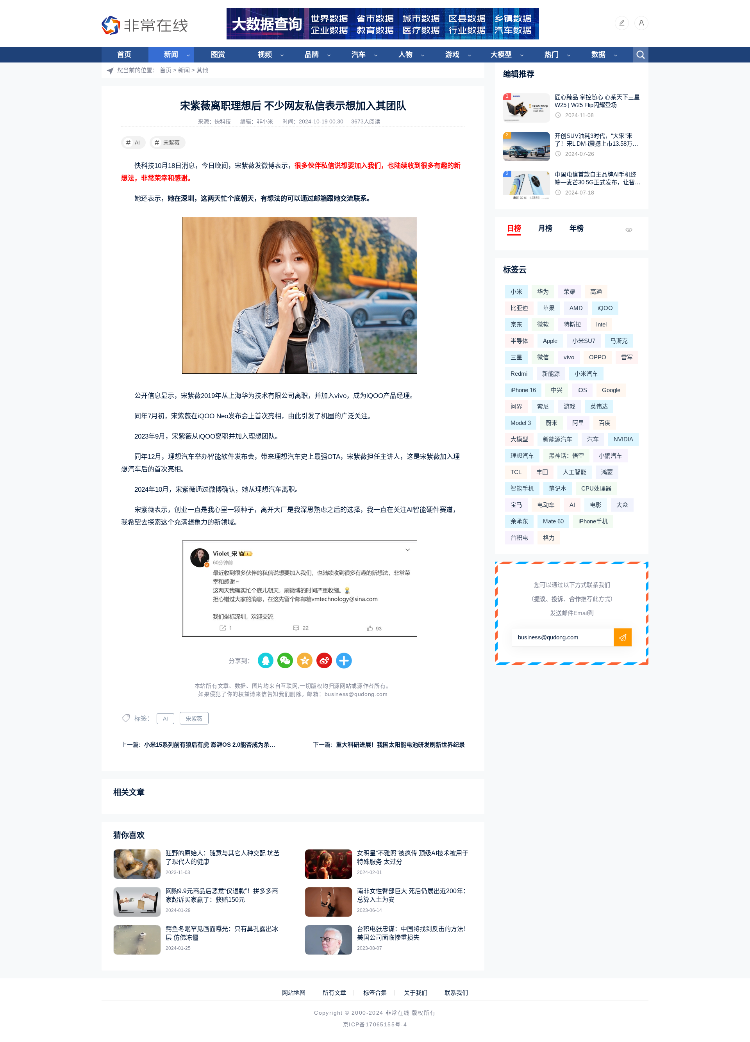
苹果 (549, 308)
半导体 (519, 340)
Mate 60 (553, 521)
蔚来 (551, 422)
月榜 (545, 228)
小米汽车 (586, 373)
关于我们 (415, 993)
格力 (549, 537)
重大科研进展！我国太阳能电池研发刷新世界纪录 (400, 744)
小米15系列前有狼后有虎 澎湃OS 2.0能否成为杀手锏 (212, 744)
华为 (543, 291)
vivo (569, 357)
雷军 (627, 357)
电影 (596, 504)
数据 (598, 55)
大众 (622, 504)
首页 (124, 55)
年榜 (577, 228)
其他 (202, 70)
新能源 (551, 373)
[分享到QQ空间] (305, 661)
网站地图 (293, 993)
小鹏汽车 (610, 455)
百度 (605, 422)
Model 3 (521, 422)
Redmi (519, 373)
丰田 (542, 472)
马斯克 (619, 340)
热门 (552, 55)
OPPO (597, 357)
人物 (405, 55)
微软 (543, 324)
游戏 (452, 55)
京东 (516, 324)
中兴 (556, 390)
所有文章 (334, 993)
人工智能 (574, 472)
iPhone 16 (523, 390)
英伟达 (599, 406)
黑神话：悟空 (566, 455)
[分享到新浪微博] (324, 661)
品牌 (312, 55)
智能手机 (522, 488)
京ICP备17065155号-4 (375, 1024)
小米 (516, 291)
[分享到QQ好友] (266, 661)
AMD (576, 308)
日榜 (514, 228)
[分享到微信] (285, 661)
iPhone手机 (593, 521)
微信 (543, 357)
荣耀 (569, 291)
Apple (550, 340)
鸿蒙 (607, 472)
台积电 (519, 537)
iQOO (605, 308)
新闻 (171, 55)
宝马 (516, 504)
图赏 (218, 55)
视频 (265, 55)
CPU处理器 (596, 488)
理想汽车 (522, 455)
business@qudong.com (356, 694)
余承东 (519, 521)
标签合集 (375, 993)
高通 (596, 291)
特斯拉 (572, 324)
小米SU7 (583, 340)
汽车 (359, 55)
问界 (516, 406)
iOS (582, 390)
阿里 (578, 422)
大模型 (501, 55)
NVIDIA (623, 439)
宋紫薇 (167, 142)
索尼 (543, 406)
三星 (516, 357)
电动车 (546, 504)
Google (611, 390)
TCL (516, 472)
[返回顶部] (725, 928)
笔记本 (557, 488)
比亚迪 (519, 308)
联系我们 (456, 993)
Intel (601, 324)
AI (133, 142)
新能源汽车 (557, 439)
